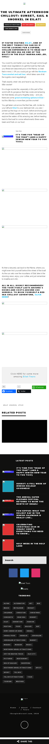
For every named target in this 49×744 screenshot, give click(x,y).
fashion (30, 621)
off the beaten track (13, 654)
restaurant (22, 658)
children (8, 612)
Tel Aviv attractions (13, 677)
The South (41, 24)
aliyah (6, 603)
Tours (26, 710)
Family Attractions (12, 24)
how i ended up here (13, 631)
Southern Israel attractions (17, 667)
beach (6, 608)
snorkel (13, 405)
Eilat (28, 43)
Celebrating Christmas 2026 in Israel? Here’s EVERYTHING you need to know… (30, 529)
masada (7, 644)
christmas (35, 612)
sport (7, 672)
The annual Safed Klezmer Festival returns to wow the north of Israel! (30, 500)
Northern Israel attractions (17, 649)
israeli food (9, 635)
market (33, 640)
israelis (23, 635)
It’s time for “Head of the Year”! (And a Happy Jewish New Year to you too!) (31, 138)
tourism (8, 681)
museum (18, 644)
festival (7, 626)
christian (21, 612)
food (18, 626)
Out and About (28, 24)
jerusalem (36, 635)
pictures (8, 658)
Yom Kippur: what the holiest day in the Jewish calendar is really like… (30, 514)
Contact (37, 708)
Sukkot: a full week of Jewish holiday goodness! (31, 486)
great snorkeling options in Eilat (29, 98)
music (29, 644)
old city (31, 654)
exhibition (17, 621)
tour (21, 405)
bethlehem (18, 608)
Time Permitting (11, 28)
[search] (42, 560)
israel (30, 631)
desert (33, 617)
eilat (6, 405)
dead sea (21, 617)
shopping (25, 663)
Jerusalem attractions (15, 640)
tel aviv (17, 672)
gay (37, 626)
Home (13, 708)
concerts (8, 617)
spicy (38, 667)
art (31, 603)
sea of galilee (10, 663)
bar (38, 603)
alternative (19, 603)
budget (31, 608)
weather (20, 681)
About (24, 708)
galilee (28, 626)
